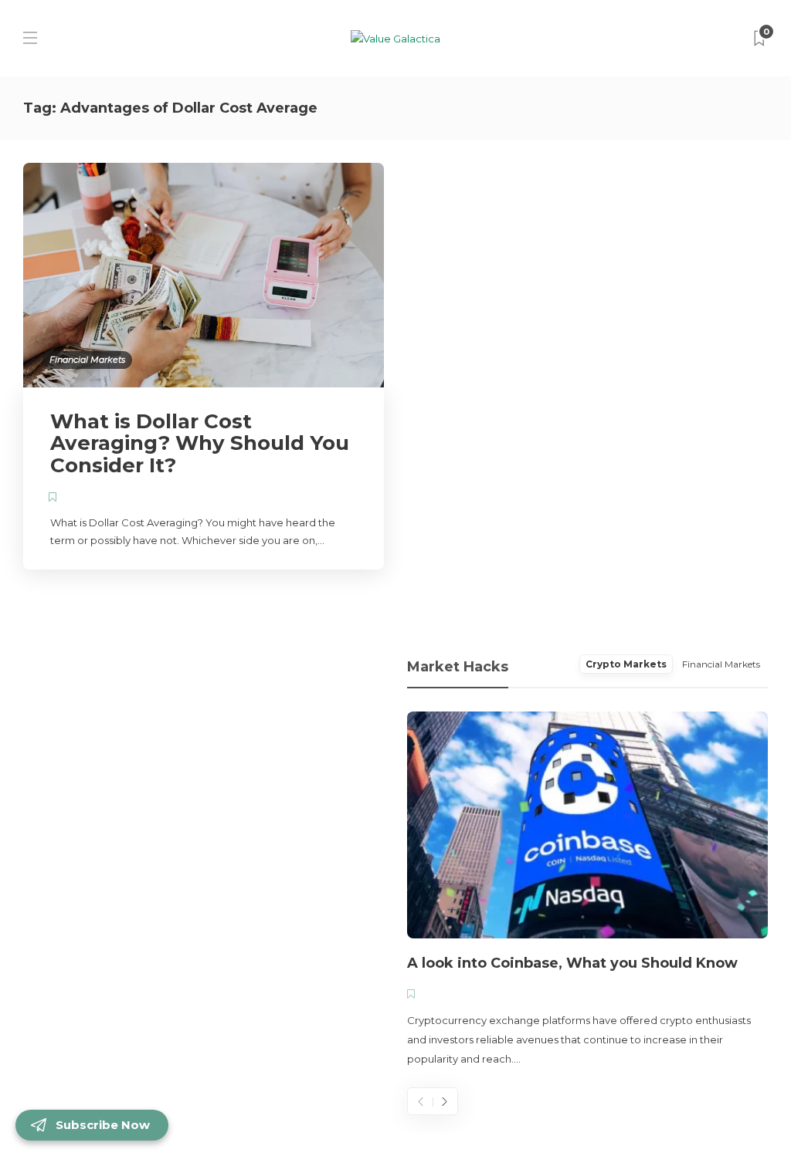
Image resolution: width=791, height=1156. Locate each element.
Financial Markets (87, 359)
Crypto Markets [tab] (626, 664)
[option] (587, 890)
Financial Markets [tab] (721, 664)
